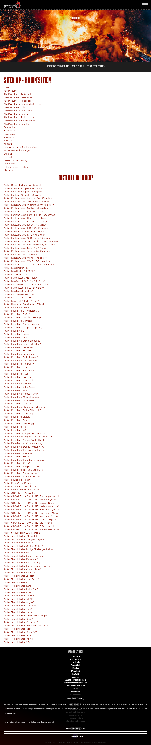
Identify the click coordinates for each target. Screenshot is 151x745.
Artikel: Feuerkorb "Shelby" (17, 417)
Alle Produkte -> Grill (14, 107)
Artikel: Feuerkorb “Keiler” (17, 463)
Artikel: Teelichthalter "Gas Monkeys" (22, 569)
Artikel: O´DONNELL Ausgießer (19, 493)
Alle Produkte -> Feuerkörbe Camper (22, 104)
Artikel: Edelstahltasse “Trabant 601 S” (23, 254)
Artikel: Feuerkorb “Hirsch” (17, 456)
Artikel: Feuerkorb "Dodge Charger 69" (23, 327)
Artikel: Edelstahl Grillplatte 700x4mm (23, 191)
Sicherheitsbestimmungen (17, 150)
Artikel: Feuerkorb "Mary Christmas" (21, 397)
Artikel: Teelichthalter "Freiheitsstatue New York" (28, 566)
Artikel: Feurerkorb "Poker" (17, 480)
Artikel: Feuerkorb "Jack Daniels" (20, 380)
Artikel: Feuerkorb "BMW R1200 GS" (22, 311)
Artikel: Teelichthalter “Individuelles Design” (26, 615)
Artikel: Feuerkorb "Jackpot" (17, 383)
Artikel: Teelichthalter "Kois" (17, 582)
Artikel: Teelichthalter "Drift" (17, 552)
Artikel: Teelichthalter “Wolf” (18, 642)
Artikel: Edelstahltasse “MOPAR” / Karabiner (26, 228)
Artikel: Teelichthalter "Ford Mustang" (22, 562)
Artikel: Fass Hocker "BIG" (16, 268)
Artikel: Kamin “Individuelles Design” (22, 489)
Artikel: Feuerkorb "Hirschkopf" (19, 370)
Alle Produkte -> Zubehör (16, 124)
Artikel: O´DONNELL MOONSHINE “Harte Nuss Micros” (31, 506)
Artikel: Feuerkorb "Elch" (16, 337)
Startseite (8, 157)
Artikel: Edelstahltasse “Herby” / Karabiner (25, 218)
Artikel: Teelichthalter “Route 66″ (20, 632)
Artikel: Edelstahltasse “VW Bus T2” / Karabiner (27, 261)
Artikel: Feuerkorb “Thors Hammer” (21, 473)
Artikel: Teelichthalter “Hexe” (18, 612)
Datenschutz (10, 127)
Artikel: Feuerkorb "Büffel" (17, 314)
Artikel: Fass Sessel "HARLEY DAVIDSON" (24, 287)
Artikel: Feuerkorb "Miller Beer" (19, 400)
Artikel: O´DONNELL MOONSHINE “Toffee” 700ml (29, 526)
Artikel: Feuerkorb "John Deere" (19, 387)
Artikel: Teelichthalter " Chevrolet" (20, 536)
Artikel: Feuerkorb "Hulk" (16, 374)
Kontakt (8, 143)
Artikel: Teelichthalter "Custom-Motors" (23, 546)
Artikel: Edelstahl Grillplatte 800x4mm (23, 195)
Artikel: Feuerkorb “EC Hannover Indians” (24, 450)
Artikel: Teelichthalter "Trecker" (19, 595)
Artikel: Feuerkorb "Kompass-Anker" (22, 393)
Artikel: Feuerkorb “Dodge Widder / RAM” (25, 446)
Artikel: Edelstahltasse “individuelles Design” (26, 221)
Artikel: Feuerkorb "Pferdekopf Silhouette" (25, 407)
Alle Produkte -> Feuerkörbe (18, 101)
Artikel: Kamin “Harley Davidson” (20, 486)
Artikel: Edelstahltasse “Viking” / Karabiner (25, 258)
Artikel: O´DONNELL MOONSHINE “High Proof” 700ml (31, 513)
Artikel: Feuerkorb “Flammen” (19, 453)
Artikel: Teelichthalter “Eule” (18, 609)
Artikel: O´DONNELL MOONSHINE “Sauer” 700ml (28, 523)
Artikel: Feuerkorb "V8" (15, 427)
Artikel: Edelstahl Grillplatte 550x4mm (23, 188)
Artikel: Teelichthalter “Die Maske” (21, 605)
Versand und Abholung (15, 160)
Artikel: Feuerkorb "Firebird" (17, 350)
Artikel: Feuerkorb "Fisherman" (19, 354)
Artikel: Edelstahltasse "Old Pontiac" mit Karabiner (29, 205)
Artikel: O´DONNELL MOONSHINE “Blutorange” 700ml (31, 496)
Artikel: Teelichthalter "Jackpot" (19, 576)
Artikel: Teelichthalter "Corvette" (20, 542)
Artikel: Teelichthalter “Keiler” (18, 619)
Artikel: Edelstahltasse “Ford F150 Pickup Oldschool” (30, 215)
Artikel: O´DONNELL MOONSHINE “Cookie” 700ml (29, 503)
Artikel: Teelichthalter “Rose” (18, 629)
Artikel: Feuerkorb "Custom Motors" (21, 324)
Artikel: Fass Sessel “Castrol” (18, 297)
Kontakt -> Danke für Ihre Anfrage (21, 147)
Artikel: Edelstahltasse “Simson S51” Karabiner (27, 251)
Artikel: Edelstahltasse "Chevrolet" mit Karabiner (28, 198)
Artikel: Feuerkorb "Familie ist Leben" (22, 344)
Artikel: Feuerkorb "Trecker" (17, 420)
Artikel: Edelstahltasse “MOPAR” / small (24, 231)
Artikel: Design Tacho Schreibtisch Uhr (23, 185)
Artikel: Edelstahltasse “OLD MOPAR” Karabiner (27, 238)
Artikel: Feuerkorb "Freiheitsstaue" (21, 357)
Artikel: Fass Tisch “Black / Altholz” (21, 301)
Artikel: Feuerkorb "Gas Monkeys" (20, 360)
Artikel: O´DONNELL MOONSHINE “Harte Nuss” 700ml (31, 509)
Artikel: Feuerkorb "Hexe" (16, 367)
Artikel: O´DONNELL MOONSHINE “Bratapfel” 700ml (30, 499)
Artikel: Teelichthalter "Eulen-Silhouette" (24, 556)
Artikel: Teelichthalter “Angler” (19, 602)
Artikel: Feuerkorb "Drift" (16, 330)
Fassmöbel (9, 130)
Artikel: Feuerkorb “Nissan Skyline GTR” (24, 470)
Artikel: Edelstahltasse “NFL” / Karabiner (24, 234)
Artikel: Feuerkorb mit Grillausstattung (23, 443)
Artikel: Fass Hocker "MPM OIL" (19, 271)
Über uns (8, 170)
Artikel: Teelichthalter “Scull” (18, 635)
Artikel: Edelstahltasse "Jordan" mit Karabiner (26, 201)
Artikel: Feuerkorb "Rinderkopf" (19, 413)
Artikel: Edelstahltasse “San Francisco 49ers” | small (29, 244)
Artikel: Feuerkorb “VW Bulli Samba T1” (23, 476)
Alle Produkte (11, 91)
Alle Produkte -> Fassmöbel (18, 97)
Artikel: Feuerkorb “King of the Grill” (22, 466)
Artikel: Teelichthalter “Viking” (18, 639)
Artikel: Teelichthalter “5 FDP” (18, 599)
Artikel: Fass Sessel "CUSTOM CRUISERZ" (24, 281)
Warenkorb (9, 163)
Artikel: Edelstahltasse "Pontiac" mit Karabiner (26, 208)
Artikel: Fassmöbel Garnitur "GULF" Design (25, 304)
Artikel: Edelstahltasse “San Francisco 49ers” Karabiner (31, 241)
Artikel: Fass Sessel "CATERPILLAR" (21, 277)
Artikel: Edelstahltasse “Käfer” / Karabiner (25, 224)
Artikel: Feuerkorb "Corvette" (18, 321)
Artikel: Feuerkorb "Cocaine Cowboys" (23, 317)
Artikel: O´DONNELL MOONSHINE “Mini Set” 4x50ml (30, 519)
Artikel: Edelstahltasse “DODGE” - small (23, 211)
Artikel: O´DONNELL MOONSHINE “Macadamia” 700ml (31, 516)
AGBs (6, 87)
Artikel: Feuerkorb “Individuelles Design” (24, 460)
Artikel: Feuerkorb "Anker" (16, 307)
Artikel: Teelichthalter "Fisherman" (21, 559)
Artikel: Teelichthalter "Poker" (18, 592)
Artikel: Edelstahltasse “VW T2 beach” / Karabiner (29, 264)
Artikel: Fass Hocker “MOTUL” (18, 274)
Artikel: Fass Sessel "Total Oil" (18, 291)
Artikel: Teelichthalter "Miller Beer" (21, 589)
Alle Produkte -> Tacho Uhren (19, 117)
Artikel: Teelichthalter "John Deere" (21, 579)
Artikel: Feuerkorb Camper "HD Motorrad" (24, 433)
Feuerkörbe (10, 134)
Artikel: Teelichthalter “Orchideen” (21, 622)
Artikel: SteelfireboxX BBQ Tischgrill (22, 533)
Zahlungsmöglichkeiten (16, 167)
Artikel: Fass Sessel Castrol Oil (19, 294)
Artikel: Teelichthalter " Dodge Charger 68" (25, 539)
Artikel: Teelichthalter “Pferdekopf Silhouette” (27, 625)
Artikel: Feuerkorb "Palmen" (17, 403)
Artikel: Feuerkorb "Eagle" (16, 334)
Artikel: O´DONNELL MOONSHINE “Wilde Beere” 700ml (32, 529)
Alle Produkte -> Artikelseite (18, 94)
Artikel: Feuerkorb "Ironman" (18, 377)
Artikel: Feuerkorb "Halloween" (19, 364)
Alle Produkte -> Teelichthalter (19, 120)
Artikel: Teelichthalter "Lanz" (18, 586)
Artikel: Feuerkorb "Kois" (16, 390)
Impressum (9, 137)
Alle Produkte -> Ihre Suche (18, 110)
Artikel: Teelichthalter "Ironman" (19, 572)
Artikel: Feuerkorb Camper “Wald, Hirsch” (24, 440)
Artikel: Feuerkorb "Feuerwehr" (19, 347)
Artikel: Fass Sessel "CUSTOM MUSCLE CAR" (26, 284)
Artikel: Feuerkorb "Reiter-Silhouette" (22, 410)
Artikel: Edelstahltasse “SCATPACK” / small (25, 248)
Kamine (8, 140)
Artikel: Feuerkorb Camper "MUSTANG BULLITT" (28, 436)
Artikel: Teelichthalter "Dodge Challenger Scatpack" (29, 549)
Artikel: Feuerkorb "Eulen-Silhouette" (22, 340)
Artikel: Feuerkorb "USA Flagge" (20, 423)
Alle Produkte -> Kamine (16, 114)
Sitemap (8, 154)
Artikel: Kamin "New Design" (18, 483)
